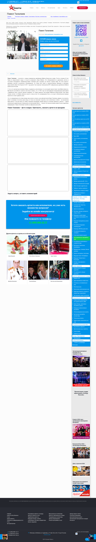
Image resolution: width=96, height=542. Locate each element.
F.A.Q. (8, 522)
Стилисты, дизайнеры (79, 342)
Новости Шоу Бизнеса (12, 515)
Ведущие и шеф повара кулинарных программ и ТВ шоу (81, 217)
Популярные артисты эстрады (81, 129)
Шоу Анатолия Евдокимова (56, 281)
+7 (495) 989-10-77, (13, 1)
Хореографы (77, 331)
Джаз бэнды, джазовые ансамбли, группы (80, 304)
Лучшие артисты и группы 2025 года (80, 115)
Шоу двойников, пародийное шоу (59, 16)
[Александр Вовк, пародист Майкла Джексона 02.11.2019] (92, 536)
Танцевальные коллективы (80, 324)
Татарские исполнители (80, 164)
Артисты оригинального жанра (81, 276)
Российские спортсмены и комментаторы (80, 242)
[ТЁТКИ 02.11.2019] (4, 536)
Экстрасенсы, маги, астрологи (81, 295)
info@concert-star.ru (38, 1)
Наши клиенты (10, 518)
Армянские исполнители (80, 162)
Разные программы (77, 340)
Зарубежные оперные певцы (81, 190)
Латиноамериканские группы (81, 312)
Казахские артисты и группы (81, 131)
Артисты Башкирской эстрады (81, 159)
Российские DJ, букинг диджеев (79, 272)
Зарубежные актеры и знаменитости (79, 193)
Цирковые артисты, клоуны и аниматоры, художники (81, 292)
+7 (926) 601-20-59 (26, 1)
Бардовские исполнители (80, 147)
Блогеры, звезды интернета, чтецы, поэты (81, 212)
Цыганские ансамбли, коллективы (79, 315)
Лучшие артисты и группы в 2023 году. (80, 123)
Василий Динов (32, 281)
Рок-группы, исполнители (80, 142)
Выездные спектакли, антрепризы (79, 246)
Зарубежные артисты (78, 175)
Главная (9, 16)
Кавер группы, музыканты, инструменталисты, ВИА (80, 300)
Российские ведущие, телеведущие (79, 225)
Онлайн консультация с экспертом (38, 215)
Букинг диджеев (77, 266)
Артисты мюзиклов (79, 209)
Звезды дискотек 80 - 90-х (81, 181)
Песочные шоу (77, 286)
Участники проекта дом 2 (80, 235)
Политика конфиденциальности (15, 520)
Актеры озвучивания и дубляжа (79, 262)
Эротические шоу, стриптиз (81, 329)
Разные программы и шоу (55, 520)
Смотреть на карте (47, 534)
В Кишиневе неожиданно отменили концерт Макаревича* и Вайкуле (80, 86)
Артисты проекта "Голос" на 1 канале (81, 171)
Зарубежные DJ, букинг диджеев (80, 268)
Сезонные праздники (75, 515)
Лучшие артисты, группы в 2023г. (80, 127)
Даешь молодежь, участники (81, 253)
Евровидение (77, 338)
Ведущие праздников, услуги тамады (81, 221)
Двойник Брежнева (12, 281)
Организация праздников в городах (79, 518)
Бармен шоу (77, 278)
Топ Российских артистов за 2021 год (81, 119)
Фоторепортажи (11, 523)
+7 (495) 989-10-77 (38, 222)
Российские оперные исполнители (79, 150)
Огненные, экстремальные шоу (80, 283)
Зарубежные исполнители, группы (80, 178)
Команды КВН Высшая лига (81, 228)
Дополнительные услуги (76, 517)
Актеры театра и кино (79, 202)
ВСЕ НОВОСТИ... (77, 102)
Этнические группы (79, 318)
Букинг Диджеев (32, 522)
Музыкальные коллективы (80, 298)
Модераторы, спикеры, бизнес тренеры (81, 250)
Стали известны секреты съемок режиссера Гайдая (80, 93)
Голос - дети (77, 168)
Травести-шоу (77, 333)
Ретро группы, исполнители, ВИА (81, 139)
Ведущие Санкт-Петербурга (81, 255)
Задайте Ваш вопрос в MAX (81, 37)
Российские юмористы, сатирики (80, 231)
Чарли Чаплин (54, 256)
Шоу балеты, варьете (79, 326)
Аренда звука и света (75, 513)
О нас (8, 517)
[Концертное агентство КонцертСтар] (15, 8)
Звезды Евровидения (78, 336)
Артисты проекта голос (34, 515)
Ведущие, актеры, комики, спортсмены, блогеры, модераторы (31, 16)
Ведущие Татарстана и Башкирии (79, 258)
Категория (75, 345)
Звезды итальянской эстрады (81, 183)
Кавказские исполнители (80, 153)
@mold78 (81, 45)
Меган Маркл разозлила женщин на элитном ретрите (81, 78)
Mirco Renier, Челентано (34, 256)
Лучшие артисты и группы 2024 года (80, 111)
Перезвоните (82, 7)
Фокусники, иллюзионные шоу (81, 289)
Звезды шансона (78, 144)
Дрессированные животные (81, 280)
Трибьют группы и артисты (80, 188)
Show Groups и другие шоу (80, 185)
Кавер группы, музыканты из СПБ (81, 321)
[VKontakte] (78, 2)
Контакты (72, 520)
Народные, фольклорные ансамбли (80, 308)
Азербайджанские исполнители (78, 156)
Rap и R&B (76, 136)
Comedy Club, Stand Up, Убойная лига (79, 205)
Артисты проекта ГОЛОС (79, 166)
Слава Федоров (11, 256)
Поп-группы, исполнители (80, 133)
